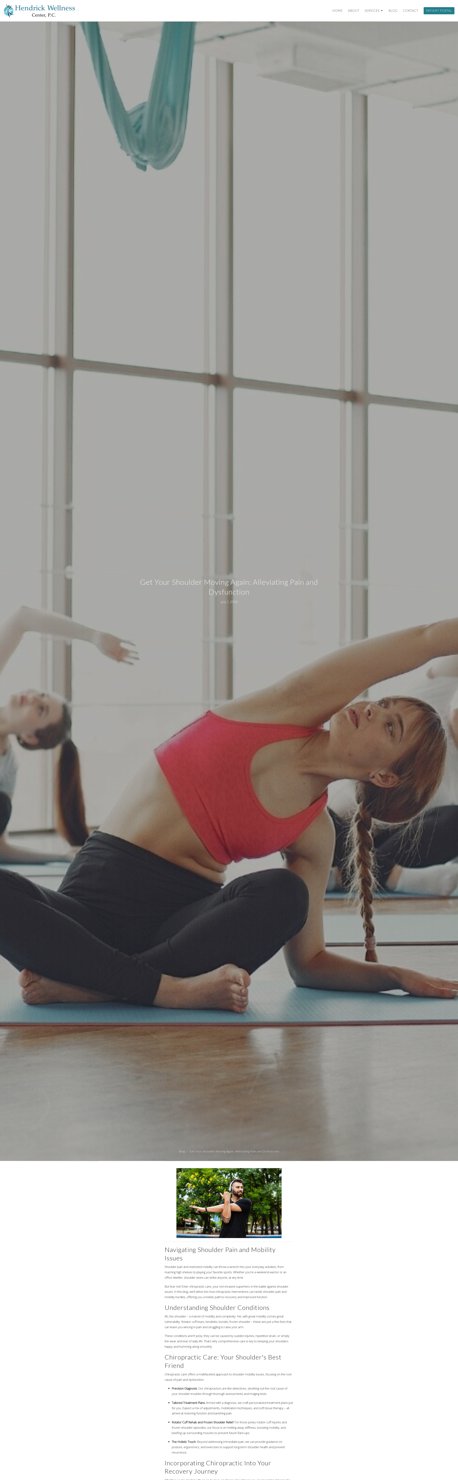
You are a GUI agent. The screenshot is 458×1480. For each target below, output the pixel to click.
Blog (393, 11)
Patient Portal (439, 11)
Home (337, 11)
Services (372, 11)
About (353, 11)
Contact (410, 11)
